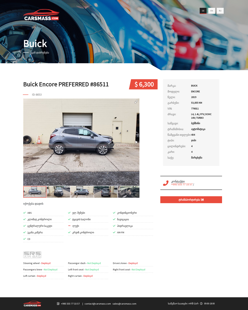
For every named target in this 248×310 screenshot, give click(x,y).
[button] (136, 102)
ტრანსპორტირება (190, 199)
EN (211, 10)
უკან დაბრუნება (40, 52)
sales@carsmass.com (124, 303)
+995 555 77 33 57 (181, 184)
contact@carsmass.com (98, 303)
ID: (33, 94)
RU (220, 10)
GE (203, 10)
